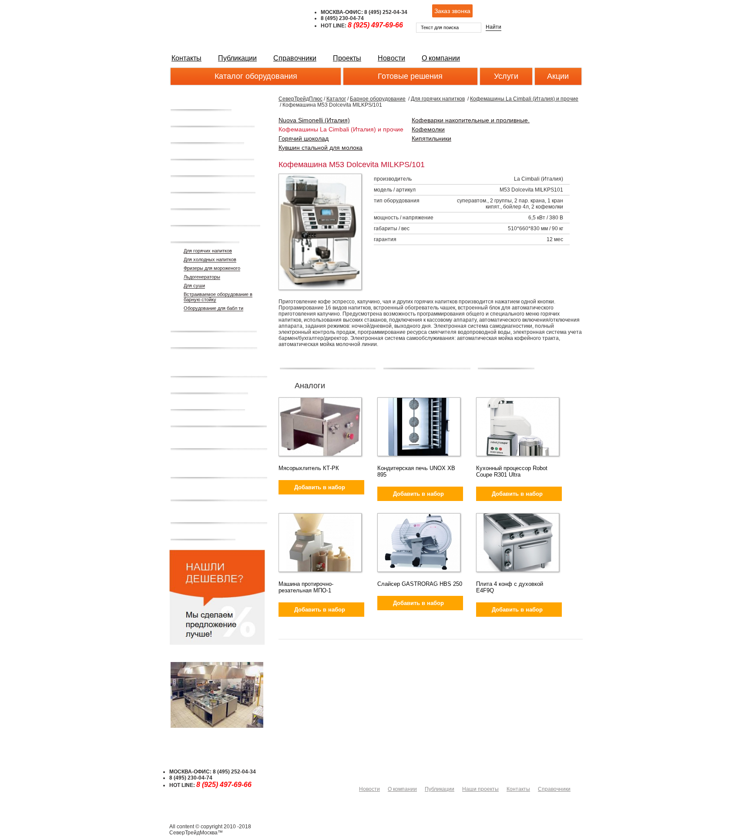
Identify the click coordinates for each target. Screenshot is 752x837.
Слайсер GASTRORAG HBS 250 (419, 584)
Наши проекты (480, 789)
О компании (441, 58)
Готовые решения (410, 76)
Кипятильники (431, 138)
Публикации (237, 58)
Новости (391, 58)
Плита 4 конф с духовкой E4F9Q (509, 587)
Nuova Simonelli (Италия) (314, 120)
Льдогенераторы (202, 276)
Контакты (186, 58)
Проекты (347, 58)
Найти (493, 27)
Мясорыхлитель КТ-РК (309, 468)
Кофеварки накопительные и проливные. (471, 120)
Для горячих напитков (208, 250)
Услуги (506, 76)
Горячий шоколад (304, 138)
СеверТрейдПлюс (300, 99)
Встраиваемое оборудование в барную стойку (218, 297)
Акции (558, 76)
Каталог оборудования (256, 76)
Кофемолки (428, 129)
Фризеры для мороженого (212, 268)
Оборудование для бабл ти (213, 308)
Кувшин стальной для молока (321, 147)
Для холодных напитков (210, 259)
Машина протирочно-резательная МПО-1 (306, 587)
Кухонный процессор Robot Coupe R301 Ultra (511, 471)
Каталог (336, 99)
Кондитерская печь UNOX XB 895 (416, 471)
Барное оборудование (378, 99)
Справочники (294, 58)
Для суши (194, 285)
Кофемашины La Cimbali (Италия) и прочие (524, 99)
